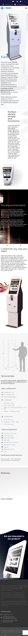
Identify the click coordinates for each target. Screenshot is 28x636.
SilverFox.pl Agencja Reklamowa (16, 632)
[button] (26, 8)
